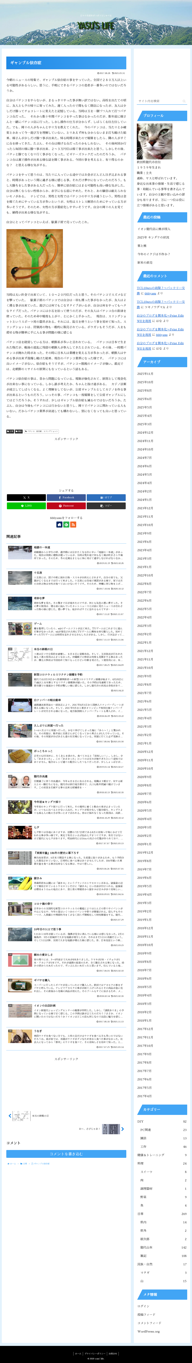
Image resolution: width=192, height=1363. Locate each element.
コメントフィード (149, 1323)
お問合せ (113, 1354)
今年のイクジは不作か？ (153, 254)
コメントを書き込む (66, 1154)
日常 (11, 431)
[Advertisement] (66, 463)
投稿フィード (146, 1314)
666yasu (150, 293)
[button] (106, 505)
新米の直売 (144, 262)
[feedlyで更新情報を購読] (66, 525)
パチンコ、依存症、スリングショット (42, 431)
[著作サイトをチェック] (59, 525)
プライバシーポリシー (94, 1354)
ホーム (78, 1354)
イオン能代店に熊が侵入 (153, 229)
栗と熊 (141, 245)
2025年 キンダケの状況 (153, 237)
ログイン (143, 1306)
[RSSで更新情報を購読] (73, 525)
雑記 (20, 431)
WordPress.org (148, 1331)
